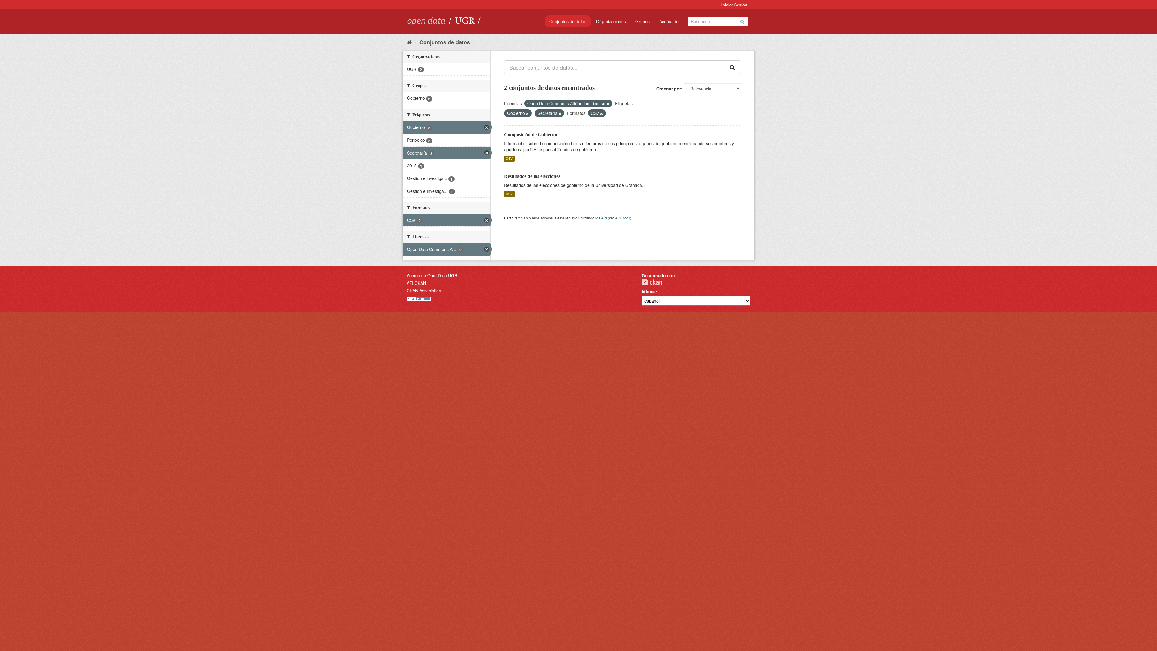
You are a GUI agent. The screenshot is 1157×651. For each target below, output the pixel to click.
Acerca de (669, 21)
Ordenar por (668, 89)
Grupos (642, 21)
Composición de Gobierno (530, 134)
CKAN (652, 282)
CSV (509, 158)
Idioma (649, 291)
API (604, 217)
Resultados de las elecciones (532, 176)
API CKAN (416, 283)
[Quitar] (608, 103)
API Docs (622, 217)
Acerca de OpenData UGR (432, 275)
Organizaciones (611, 21)
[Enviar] (742, 21)
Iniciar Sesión (734, 5)
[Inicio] (409, 42)
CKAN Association (424, 291)
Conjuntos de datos (567, 21)
